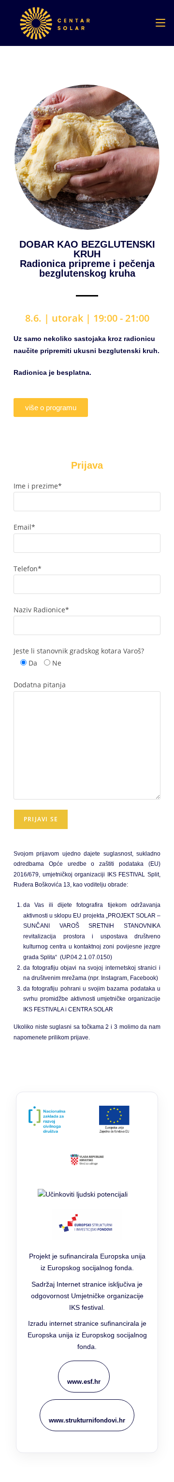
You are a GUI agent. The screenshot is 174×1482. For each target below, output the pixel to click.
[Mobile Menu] (160, 22)
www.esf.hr (84, 1381)
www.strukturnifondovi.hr (87, 1420)
